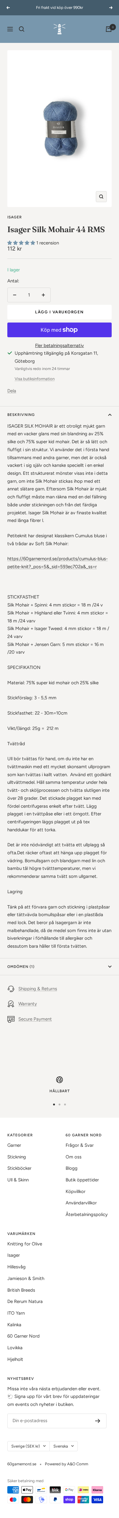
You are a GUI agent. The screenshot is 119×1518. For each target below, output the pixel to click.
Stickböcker (19, 1168)
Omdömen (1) (20, 967)
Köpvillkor (75, 1191)
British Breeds (21, 1290)
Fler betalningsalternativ (59, 345)
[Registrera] (97, 1421)
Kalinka (14, 1324)
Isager (14, 217)
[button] (21, 243)
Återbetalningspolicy (87, 1214)
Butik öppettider (82, 1180)
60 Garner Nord (23, 1336)
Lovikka (15, 1347)
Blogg (72, 1168)
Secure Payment (35, 1019)
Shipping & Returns (37, 988)
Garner (14, 1145)
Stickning (16, 1157)
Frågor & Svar (80, 1145)
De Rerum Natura (25, 1301)
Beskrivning (21, 415)
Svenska (60, 1446)
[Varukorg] (109, 29)
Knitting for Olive (24, 1244)
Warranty (27, 1003)
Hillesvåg (16, 1267)
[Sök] (21, 29)
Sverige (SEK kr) (25, 1446)
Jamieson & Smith (25, 1278)
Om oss (73, 1157)
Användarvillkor (81, 1203)
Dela (11, 391)
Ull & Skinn (18, 1180)
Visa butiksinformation (35, 378)
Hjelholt (15, 1359)
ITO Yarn (16, 1313)
